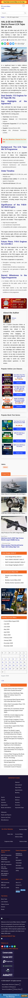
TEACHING (19, 863)
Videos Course (5, 904)
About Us (18, 882)
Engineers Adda (9, 841)
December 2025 (8, 643)
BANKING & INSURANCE (19, 854)
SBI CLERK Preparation (4, 858)
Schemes (3, 802)
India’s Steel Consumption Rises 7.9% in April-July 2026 (14, 705)
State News (18, 787)
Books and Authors (6, 807)
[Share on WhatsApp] (2, 43)
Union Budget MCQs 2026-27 (13, 556)
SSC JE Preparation (6, 864)
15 (20, 662)
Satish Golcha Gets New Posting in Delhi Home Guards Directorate (13, 689)
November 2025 (8, 646)
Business (17, 797)
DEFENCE (18, 865)
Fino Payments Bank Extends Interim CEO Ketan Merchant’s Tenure (14, 700)
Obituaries (4, 812)
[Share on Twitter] (13, 43)
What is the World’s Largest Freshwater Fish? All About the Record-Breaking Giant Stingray (13, 732)
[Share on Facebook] (10, 43)
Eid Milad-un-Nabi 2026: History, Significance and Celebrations (13, 744)
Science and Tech (5, 817)
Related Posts (6, 474)
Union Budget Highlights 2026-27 (14, 565)
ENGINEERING (20, 868)
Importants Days (19, 807)
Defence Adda (18, 836)
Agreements (4, 805)
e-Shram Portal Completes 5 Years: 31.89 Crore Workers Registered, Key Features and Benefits (14, 721)
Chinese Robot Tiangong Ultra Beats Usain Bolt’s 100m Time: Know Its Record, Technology (14, 755)
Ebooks (3, 906)
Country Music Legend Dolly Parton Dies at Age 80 (14, 726)
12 (9, 662)
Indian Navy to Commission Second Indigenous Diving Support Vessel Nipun (14, 710)
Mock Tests (4, 899)
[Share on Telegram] (5, 43)
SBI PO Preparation (6, 855)
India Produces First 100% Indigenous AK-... (13, 532)
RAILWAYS (18, 860)
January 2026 (8, 640)
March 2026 (7, 635)
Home (3, 17)
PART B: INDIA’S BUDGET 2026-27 (15, 562)
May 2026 (6, 629)
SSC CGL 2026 (5, 887)
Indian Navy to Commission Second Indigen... (13, 494)
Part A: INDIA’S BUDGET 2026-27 (14, 559)
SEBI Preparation (5, 861)
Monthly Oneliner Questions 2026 (14, 582)
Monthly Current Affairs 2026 (13, 580)
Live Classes (4, 901)
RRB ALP (3, 885)
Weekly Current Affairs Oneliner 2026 (13, 576)
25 (6, 668)
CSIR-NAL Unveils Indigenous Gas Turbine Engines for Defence (13, 715)
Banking (17, 792)
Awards (3, 799)
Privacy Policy (17, 989)
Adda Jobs (10, 834)
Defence (5, 467)
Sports (3, 797)
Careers (20, 890)
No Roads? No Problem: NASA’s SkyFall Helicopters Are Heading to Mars (14, 738)
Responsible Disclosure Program (10, 984)
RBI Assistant (4, 871)
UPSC (17, 870)
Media (17, 887)
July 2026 (6, 624)
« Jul (2, 680)
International (18, 784)
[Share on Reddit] (8, 43)
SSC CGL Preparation (4, 867)
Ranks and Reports (6, 814)
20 (13, 665)
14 (17, 662)
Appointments (18, 790)
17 (2, 665)
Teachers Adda (23, 829)
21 (17, 665)
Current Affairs (19, 834)
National (17, 782)
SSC (17, 857)
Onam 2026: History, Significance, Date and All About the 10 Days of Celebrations (13, 749)
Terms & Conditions (7, 989)
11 (6, 662)
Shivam (4, 40)
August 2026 (11, 621)
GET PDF (24, 995)
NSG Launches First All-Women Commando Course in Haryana (13, 765)
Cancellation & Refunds (8, 986)
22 (21, 665)
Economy (17, 805)
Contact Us (19, 885)
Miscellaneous (5, 820)
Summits (17, 802)
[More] (23, 5)
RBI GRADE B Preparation (4, 874)
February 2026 (8, 637)
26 (10, 668)
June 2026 (7, 626)
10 (2, 662)
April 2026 (7, 632)
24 (2, 668)
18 (6, 665)
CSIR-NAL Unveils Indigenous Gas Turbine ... (13, 513)
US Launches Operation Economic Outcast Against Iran (13, 761)
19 (9, 665)
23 (24, 665)
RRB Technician (5, 882)
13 (13, 662)
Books (2, 909)
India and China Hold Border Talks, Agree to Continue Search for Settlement (13, 695)
